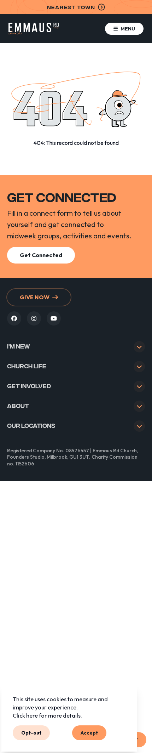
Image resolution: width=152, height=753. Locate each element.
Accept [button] (89, 732)
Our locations (31, 425)
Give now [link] (34, 297)
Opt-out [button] (31, 732)
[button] (124, 29)
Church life (26, 365)
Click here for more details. (47, 715)
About (18, 405)
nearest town (71, 7)
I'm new (18, 345)
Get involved (29, 385)
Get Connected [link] (41, 255)
